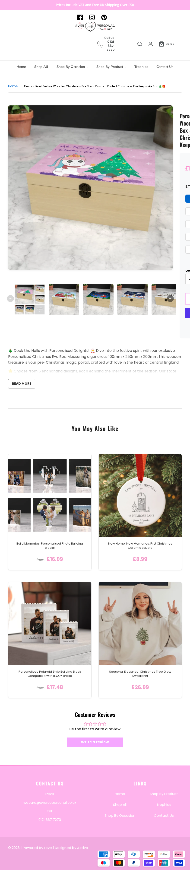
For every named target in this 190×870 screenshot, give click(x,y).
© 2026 (14, 847)
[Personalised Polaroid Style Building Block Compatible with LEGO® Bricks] (49, 623)
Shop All (41, 66)
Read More (21, 383)
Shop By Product (164, 793)
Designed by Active (71, 847)
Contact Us (164, 66)
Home (21, 66)
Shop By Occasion (119, 815)
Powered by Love (37, 847)
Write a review (95, 742)
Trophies (141, 66)
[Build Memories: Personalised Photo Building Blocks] (49, 495)
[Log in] (151, 44)
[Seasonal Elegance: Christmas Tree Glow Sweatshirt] (140, 623)
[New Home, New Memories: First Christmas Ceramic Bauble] (140, 495)
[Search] (140, 44)
